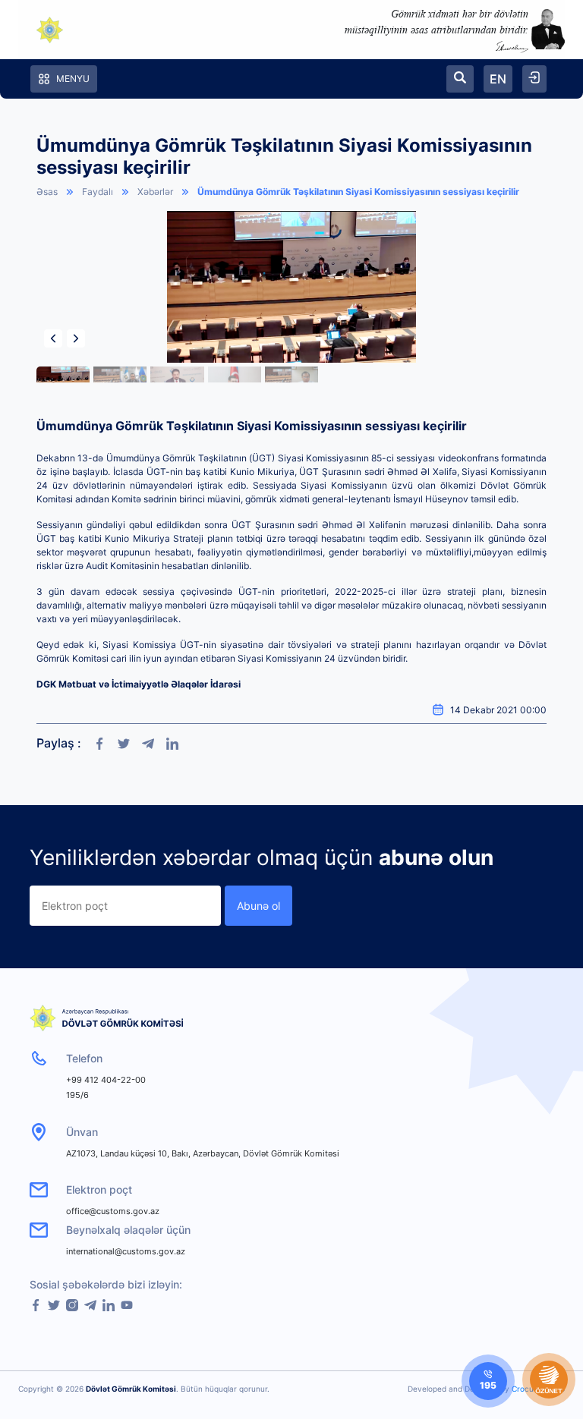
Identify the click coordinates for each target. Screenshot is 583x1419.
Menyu (73, 78)
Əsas (47, 191)
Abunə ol (258, 905)
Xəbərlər (155, 191)
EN (498, 79)
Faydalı (97, 191)
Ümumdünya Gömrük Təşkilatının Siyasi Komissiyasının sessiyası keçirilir (358, 191)
